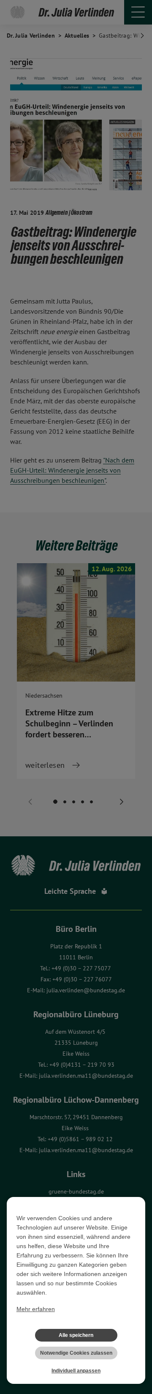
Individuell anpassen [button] (76, 1371)
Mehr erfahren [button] (35, 1309)
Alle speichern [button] (76, 1335)
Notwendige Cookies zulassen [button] (76, 1353)
